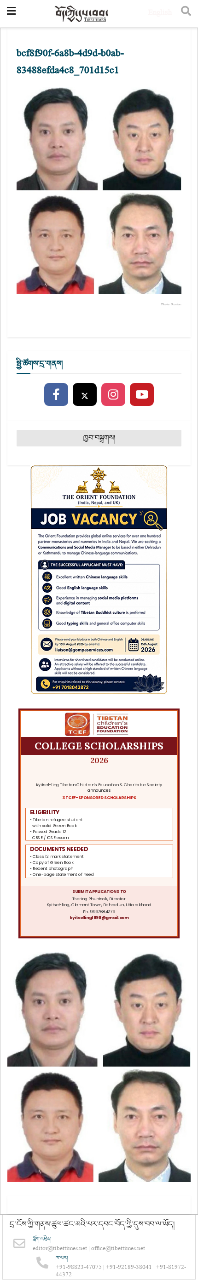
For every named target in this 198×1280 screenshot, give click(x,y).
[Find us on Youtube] (142, 395)
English (160, 13)
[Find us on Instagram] (113, 395)
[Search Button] (186, 14)
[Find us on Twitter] (85, 395)
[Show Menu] (11, 14)
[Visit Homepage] (82, 14)
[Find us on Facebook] (56, 395)
